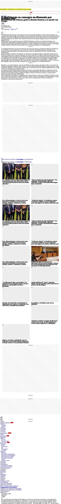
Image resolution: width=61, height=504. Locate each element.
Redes (2, 434)
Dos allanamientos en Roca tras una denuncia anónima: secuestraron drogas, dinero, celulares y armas (15, 202)
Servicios (3, 432)
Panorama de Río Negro (8, 455)
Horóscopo (4, 446)
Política (2, 424)
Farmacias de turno (6, 485)
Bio (2, 448)
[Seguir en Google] (2, 33)
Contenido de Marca (6, 467)
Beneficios (3, 492)
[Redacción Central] (3, 22)
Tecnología (4, 449)
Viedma (2, 477)
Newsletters (5, 433)
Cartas (3, 459)
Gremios (3, 425)
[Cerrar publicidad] (1, 418)
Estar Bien (4, 442)
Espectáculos (5, 441)
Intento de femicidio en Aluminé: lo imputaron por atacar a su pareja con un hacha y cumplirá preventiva (15, 304)
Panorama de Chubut (7, 457)
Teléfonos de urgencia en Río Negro (10, 488)
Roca (1, 473)
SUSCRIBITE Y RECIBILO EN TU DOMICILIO (15, 9)
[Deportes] (30, 14)
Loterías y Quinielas (6, 483)
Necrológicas (4, 482)
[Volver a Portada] (30, 12)
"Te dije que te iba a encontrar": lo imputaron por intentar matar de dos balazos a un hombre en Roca (15, 284)
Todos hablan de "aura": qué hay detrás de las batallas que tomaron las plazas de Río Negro (45, 284)
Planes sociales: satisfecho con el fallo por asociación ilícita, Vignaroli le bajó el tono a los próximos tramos (15, 341)
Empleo (2, 479)
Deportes (4, 16)
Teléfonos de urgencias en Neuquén (11, 490)
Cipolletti (3, 476)
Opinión (2, 451)
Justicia (3, 426)
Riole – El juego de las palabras (9, 486)
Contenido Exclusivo (6, 465)
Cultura (2, 438)
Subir (3, 496)
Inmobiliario (3, 464)
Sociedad (3, 444)
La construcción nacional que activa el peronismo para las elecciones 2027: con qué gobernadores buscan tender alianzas (16, 182)
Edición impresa (5, 468)
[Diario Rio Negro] (1, 498)
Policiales (3, 462)
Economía (3, 429)
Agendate (4, 436)
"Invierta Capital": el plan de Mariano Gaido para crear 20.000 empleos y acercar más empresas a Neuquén (44, 322)
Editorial (3, 453)
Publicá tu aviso (5, 481)
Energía (2, 428)
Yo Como (3, 450)
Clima (2, 445)
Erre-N (3, 440)
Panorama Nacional (7, 458)
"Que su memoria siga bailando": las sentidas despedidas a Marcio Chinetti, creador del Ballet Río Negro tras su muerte (44, 182)
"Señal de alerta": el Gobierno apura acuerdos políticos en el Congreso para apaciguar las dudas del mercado (45, 202)
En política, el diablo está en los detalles (42, 303)
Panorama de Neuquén (8, 454)
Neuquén (3, 471)
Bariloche (3, 474)
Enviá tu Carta (5, 460)
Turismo (2, 430)
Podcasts (3, 463)
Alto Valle (3, 472)
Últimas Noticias (6, 423)
